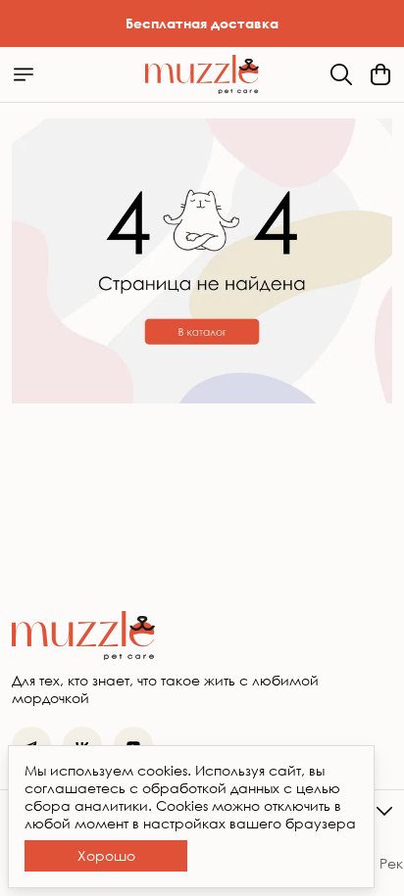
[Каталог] (23, 74)
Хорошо (106, 855)
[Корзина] (380, 74)
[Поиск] (341, 74)
